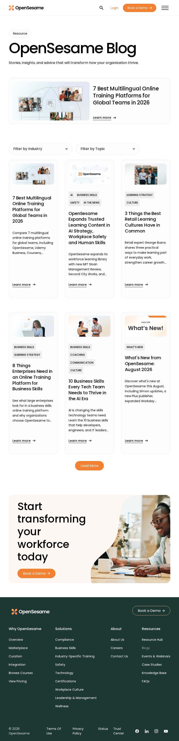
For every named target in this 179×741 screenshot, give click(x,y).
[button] (165, 8)
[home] (26, 8)
